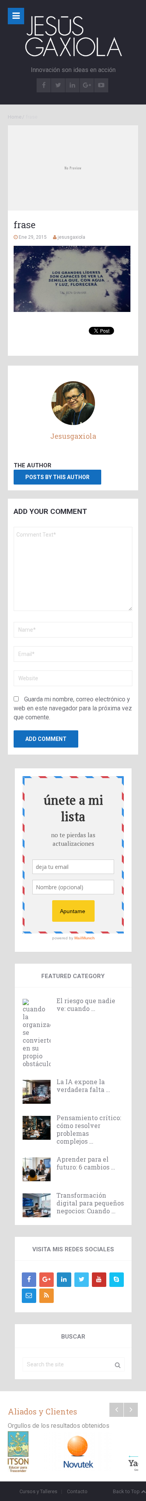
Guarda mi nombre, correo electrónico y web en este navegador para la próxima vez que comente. (73, 708)
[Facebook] (29, 1279)
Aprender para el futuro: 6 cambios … (85, 1163)
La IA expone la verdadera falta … (83, 1086)
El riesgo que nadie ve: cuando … (85, 1005)
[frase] (73, 168)
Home (14, 117)
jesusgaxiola (71, 237)
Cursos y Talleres (38, 1491)
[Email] (29, 1295)
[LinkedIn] (64, 1279)
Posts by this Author (57, 477)
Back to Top (126, 1491)
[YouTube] (99, 1279)
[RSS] (46, 1295)
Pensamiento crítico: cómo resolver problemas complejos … (88, 1129)
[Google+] (46, 1279)
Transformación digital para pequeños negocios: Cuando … (90, 1203)
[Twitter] (81, 1279)
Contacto (77, 1491)
